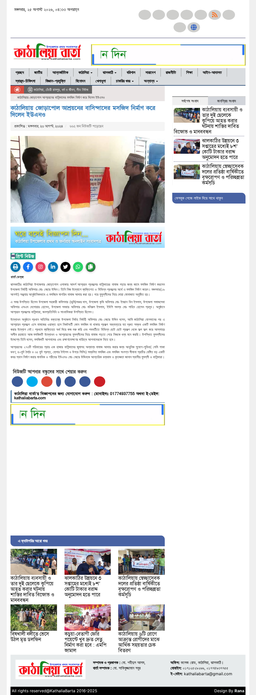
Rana (239, 690)
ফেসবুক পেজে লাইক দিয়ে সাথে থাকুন (199, 198)
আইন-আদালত (212, 72)
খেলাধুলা (101, 80)
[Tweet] (32, 381)
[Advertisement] (87, 479)
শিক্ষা (189, 72)
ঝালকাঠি (108, 72)
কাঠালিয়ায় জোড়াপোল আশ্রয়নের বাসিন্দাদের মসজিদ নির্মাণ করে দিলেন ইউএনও (82, 111)
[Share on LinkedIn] (58, 381)
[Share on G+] (46, 381)
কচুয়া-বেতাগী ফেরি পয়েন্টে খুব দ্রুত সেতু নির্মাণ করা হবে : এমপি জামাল (85, 642)
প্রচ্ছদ (20, 72)
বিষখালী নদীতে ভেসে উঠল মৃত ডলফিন (29, 637)
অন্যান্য (150, 80)
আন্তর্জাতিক (60, 72)
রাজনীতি (171, 72)
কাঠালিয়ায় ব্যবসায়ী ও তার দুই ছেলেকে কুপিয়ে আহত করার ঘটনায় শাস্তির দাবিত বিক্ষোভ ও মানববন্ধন (32, 589)
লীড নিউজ (82, 89)
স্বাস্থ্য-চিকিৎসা (25, 80)
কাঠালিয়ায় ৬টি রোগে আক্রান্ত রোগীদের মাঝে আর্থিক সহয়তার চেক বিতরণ (139, 642)
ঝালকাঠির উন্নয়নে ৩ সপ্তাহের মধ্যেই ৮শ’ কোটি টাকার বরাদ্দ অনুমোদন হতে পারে (82, 586)
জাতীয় (38, 72)
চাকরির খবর (123, 80)
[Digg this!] (84, 381)
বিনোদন (80, 80)
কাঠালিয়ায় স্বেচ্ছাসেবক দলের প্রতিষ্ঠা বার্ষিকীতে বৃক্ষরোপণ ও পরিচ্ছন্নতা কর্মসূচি (139, 586)
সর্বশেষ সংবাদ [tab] (190, 100)
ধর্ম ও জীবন (68, 89)
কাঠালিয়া (84, 72)
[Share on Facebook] (17, 381)
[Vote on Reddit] (70, 381)
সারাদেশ (151, 72)
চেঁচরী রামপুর (53, 89)
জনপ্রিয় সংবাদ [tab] (226, 100)
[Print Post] (15, 267)
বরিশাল (131, 72)
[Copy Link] (91, 267)
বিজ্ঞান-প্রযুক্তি (56, 80)
